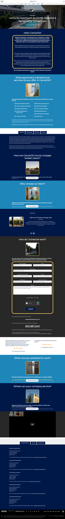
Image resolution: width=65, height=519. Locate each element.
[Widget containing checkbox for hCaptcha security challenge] (32, 303)
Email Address (22, 279)
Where (42, 3)
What (22, 3)
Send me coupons (30, 297)
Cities (48, 511)
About (51, 511)
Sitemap (58, 515)
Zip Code (42, 274)
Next (34, 233)
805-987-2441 (34, 1)
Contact (33, 3)
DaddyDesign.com (61, 516)
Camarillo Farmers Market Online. (40, 469)
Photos (53, 511)
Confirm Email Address (42, 279)
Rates (26, 3)
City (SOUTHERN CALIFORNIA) (22, 274)
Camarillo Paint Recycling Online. (39, 505)
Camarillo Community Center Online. (40, 457)
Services (45, 511)
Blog (56, 511)
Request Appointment (31, 24)
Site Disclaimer (62, 515)
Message (32, 285)
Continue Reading (31, 178)
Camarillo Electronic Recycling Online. (39, 493)
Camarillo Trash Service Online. (34, 481)
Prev (31, 233)
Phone (42, 263)
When (38, 3)
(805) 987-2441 (20, 511)
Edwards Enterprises (2, 1)
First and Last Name (22, 263)
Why (29, 3)
